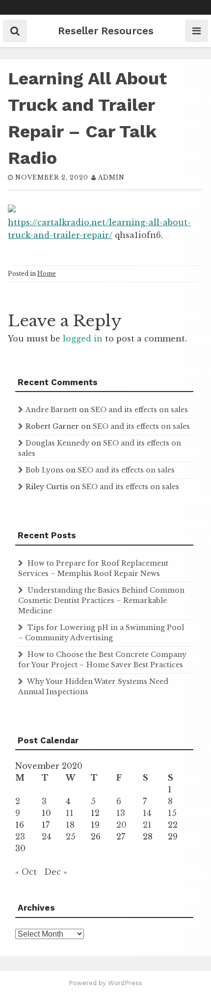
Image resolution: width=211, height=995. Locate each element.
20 (121, 825)
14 (147, 813)
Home (46, 273)
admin (111, 177)
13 (120, 813)
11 (70, 813)
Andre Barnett (51, 409)
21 (147, 825)
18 (70, 825)
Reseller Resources (106, 31)
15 (172, 813)
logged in (83, 338)
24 (46, 836)
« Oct (26, 872)
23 (20, 836)
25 (71, 836)
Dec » (55, 872)
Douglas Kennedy (57, 443)
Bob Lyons (45, 470)
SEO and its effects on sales (139, 409)
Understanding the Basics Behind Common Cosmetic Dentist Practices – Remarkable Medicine (101, 600)
